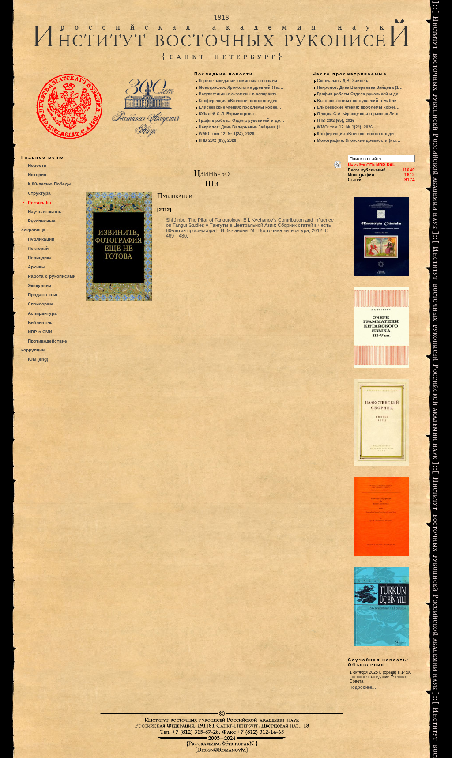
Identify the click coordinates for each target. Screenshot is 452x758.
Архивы (36, 266)
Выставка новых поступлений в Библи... (359, 100)
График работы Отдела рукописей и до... (241, 120)
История (37, 174)
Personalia (39, 202)
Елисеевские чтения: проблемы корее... (240, 107)
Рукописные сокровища (38, 225)
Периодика (40, 257)
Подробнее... (363, 687)
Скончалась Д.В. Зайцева (343, 81)
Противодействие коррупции (44, 345)
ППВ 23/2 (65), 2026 (217, 140)
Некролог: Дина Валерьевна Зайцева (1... (241, 127)
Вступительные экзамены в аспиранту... (239, 94)
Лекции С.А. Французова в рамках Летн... (359, 114)
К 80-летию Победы (50, 183)
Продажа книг (43, 294)
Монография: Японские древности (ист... (358, 140)
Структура (39, 193)
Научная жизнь (44, 211)
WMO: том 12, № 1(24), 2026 (226, 134)
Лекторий (38, 248)
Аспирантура (42, 313)
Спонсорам (40, 304)
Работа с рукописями (51, 276)
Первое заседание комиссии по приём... (240, 81)
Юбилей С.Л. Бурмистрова (226, 114)
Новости (37, 165)
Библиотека (41, 322)
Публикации (41, 239)
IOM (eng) (38, 359)
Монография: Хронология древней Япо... (241, 87)
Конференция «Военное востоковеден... (240, 100)
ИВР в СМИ (40, 331)
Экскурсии (39, 285)
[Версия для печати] (337, 163)
